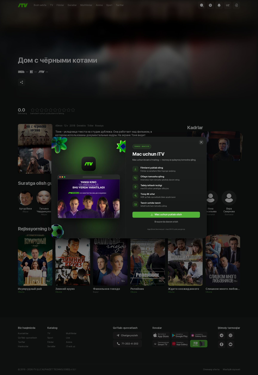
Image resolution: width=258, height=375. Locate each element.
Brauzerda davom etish (166, 221)
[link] (166, 215)
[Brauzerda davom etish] (201, 142)
